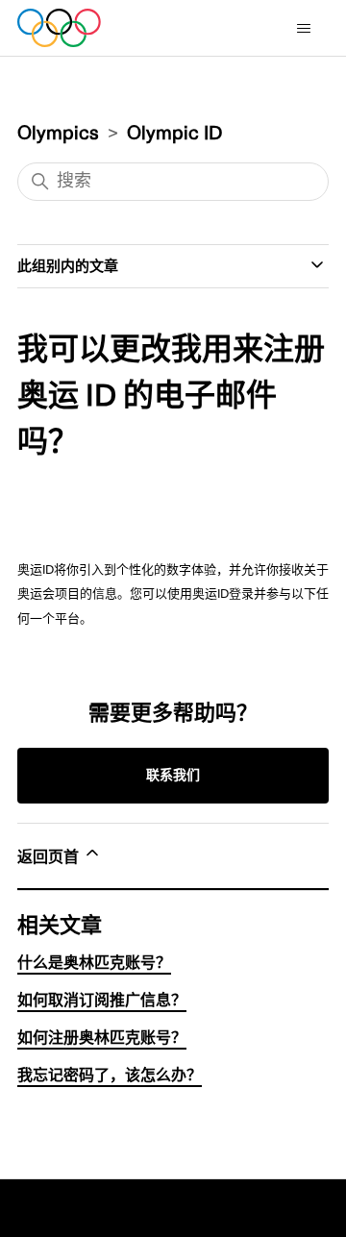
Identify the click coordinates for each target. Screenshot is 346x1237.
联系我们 (173, 775)
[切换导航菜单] (307, 32)
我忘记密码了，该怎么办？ (109, 1075)
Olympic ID (174, 133)
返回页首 (50, 857)
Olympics (58, 133)
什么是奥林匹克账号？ (94, 963)
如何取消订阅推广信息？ (101, 1000)
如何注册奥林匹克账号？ (101, 1038)
